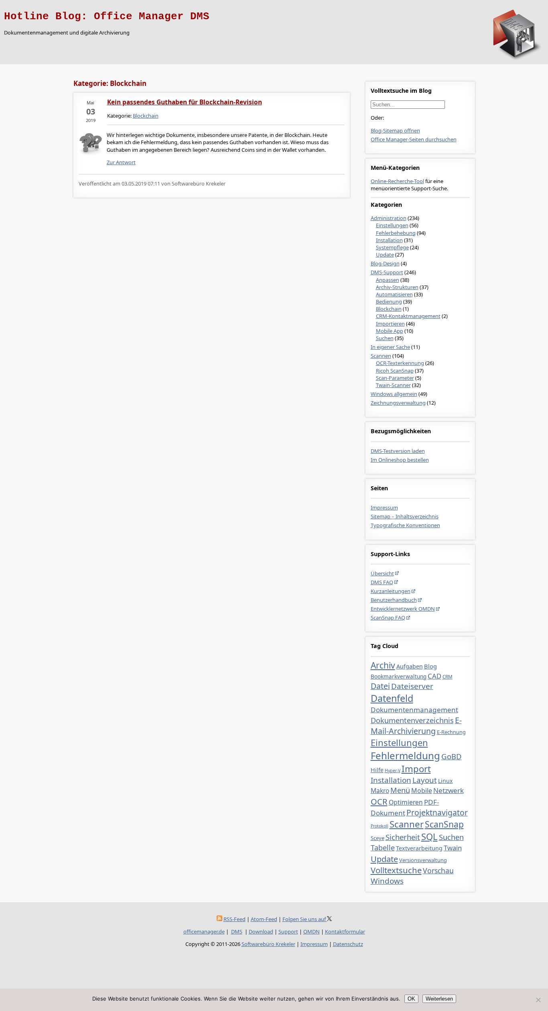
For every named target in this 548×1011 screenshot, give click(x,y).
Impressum (384, 507)
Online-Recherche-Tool (397, 181)
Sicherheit (403, 837)
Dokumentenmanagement (414, 709)
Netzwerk (448, 790)
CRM (447, 676)
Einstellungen (392, 225)
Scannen (381, 355)
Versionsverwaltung (423, 860)
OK (411, 999)
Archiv (383, 665)
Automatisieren (394, 294)
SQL (429, 836)
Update (385, 254)
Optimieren (406, 802)
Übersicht (382, 573)
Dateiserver (412, 686)
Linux (445, 781)
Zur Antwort (121, 162)
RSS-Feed (234, 919)
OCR (379, 801)
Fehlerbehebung (396, 232)
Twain (453, 847)
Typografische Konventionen (405, 525)
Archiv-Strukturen (397, 287)
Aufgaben (409, 666)
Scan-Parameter (395, 377)
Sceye (377, 838)
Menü (400, 790)
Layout (424, 780)
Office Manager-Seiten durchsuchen (414, 139)
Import (416, 768)
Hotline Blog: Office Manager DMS (106, 16)
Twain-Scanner (393, 385)
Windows (387, 881)
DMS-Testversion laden (398, 451)
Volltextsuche (396, 870)
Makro (380, 790)
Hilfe (377, 770)
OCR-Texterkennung (400, 363)
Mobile (421, 790)
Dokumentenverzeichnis (412, 720)
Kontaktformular (345, 931)
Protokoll (379, 826)
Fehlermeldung (405, 755)
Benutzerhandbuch (394, 599)
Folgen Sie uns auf (304, 919)
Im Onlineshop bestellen (400, 459)
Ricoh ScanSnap (395, 370)
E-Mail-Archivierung (416, 726)
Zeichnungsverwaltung (398, 402)
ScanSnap (444, 824)
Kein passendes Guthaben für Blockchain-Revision (184, 102)
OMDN (311, 931)
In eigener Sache (390, 347)
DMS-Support (387, 272)
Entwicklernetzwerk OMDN (403, 608)
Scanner (407, 824)
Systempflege (392, 247)
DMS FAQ (382, 582)
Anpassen (387, 279)
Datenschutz (348, 944)
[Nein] (538, 1000)
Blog (430, 666)
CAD (434, 676)
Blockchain (389, 308)
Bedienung (389, 301)
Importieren (390, 323)
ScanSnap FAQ (388, 617)
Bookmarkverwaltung (398, 676)
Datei (380, 686)
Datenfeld (392, 698)
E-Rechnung (451, 732)
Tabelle (383, 847)
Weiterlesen (439, 999)
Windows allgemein (394, 393)
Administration (388, 218)
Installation (389, 240)
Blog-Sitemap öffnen (395, 130)
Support (288, 931)
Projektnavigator (437, 812)
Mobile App (389, 330)
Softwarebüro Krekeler (268, 944)
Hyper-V (392, 770)
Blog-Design (385, 263)
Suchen (385, 338)
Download (261, 931)
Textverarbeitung (419, 848)
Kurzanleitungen (390, 591)
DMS (236, 931)
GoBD (451, 756)
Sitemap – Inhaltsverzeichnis (404, 516)
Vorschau (438, 870)
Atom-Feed (264, 919)
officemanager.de (204, 931)
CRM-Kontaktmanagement (408, 316)
